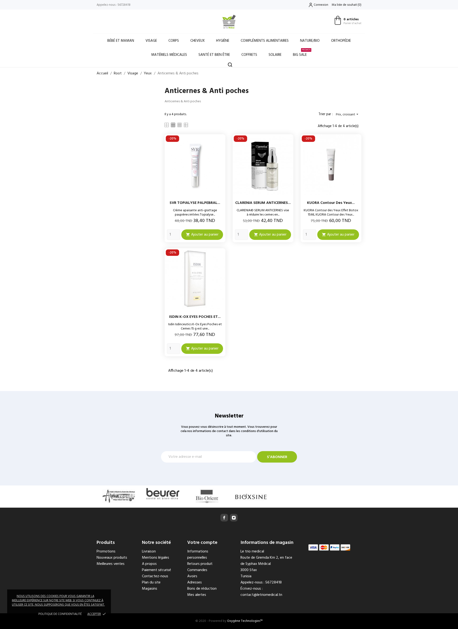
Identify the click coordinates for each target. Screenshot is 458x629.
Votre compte (202, 543)
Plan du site (151, 582)
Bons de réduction (202, 589)
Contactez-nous (155, 576)
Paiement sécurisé (156, 570)
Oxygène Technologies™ (245, 621)
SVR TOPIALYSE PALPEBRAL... (195, 203)
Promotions (106, 551)
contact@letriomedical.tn (261, 595)
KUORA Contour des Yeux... (331, 203)
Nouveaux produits (112, 558)
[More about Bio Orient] (207, 496)
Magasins (149, 589)
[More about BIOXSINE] (251, 496)
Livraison (149, 551)
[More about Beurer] (163, 493)
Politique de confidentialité (60, 614)
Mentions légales (155, 558)
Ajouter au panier (202, 235)
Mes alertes (196, 595)
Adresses (194, 582)
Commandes (197, 570)
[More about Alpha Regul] (119, 496)
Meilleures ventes (111, 564)
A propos (149, 564)
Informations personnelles (197, 554)
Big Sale (302, 53)
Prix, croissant (347, 114)
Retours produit (200, 564)
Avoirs (192, 576)
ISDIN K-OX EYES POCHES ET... (195, 317)
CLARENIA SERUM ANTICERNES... (263, 203)
